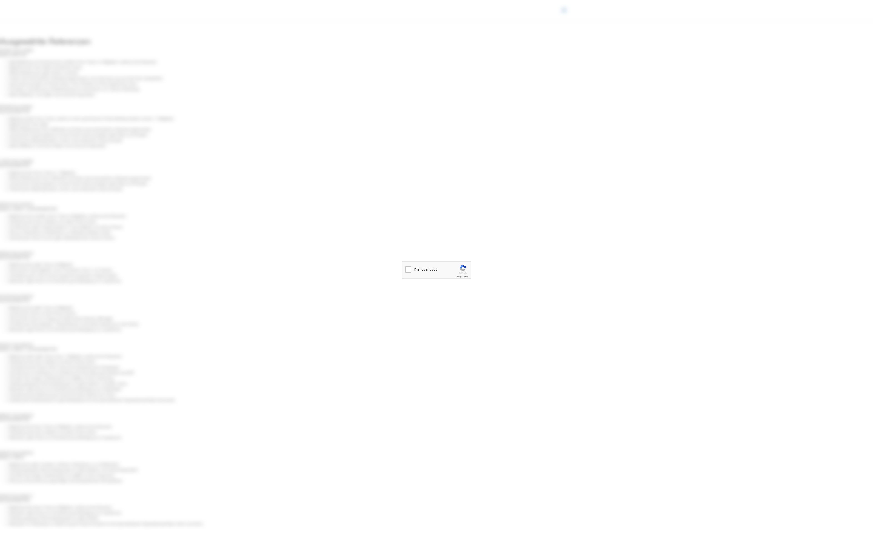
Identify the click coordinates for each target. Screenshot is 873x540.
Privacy (458, 277)
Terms (465, 277)
